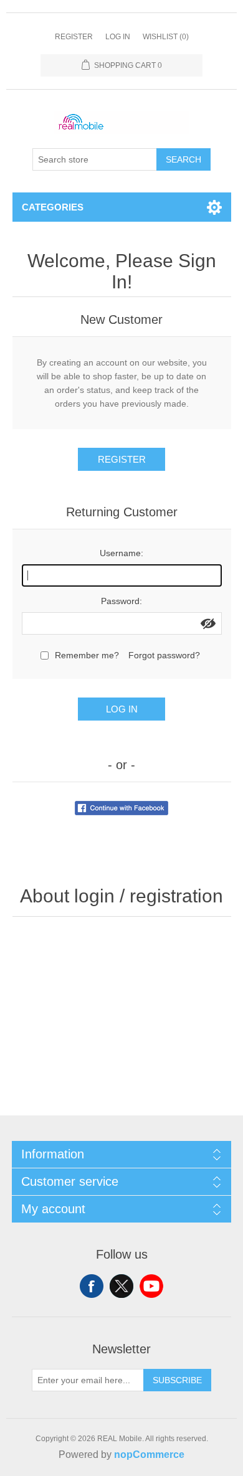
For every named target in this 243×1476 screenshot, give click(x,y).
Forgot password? (164, 655)
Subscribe (177, 1380)
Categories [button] (52, 207)
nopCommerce (149, 1454)
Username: (121, 553)
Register (74, 36)
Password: (121, 601)
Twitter (121, 1286)
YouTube (151, 1286)
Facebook (91, 1286)
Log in (117, 36)
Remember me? (87, 655)
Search (183, 159)
